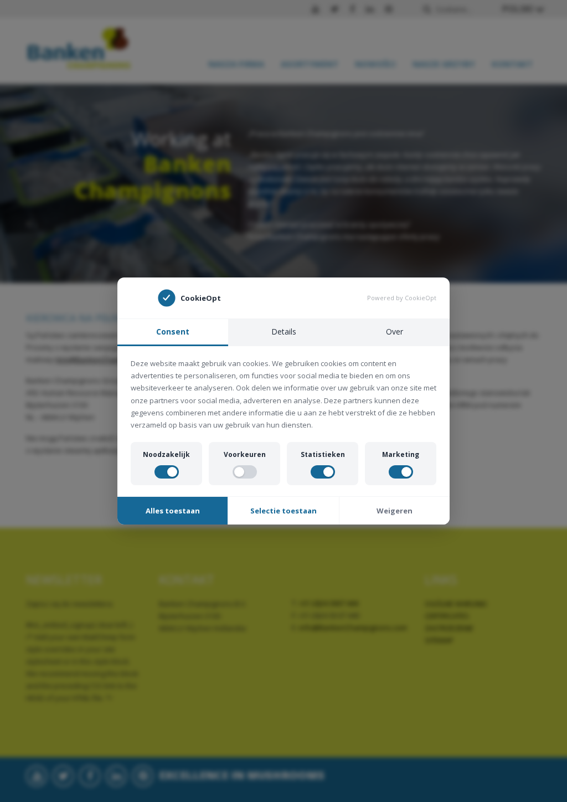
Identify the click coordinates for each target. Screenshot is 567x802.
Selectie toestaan (283, 511)
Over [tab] (394, 331)
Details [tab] (283, 331)
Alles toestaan (173, 511)
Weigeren (395, 511)
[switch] (166, 472)
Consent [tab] (172, 331)
